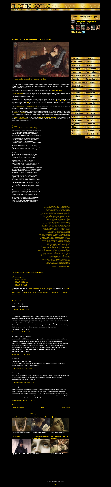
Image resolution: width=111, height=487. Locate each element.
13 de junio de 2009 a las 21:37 (22, 309)
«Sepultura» (16, 436)
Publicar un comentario (18, 405)
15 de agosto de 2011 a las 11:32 (23, 382)
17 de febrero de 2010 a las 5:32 (23, 368)
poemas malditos (22, 294)
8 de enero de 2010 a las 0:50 (22, 354)
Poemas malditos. (20, 281)
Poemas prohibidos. (21, 284)
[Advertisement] (26, 25)
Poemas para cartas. (21, 285)
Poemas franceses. (21, 279)
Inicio (42, 407)
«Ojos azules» (55, 417)
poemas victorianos (33, 294)
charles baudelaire (45, 292)
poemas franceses (57, 292)
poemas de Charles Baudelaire (48, 117)
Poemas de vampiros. (21, 282)
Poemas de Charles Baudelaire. (34, 272)
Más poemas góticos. (18, 272)
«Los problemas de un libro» (40, 417)
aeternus (14, 314)
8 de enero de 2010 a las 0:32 (22, 332)
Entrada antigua (65, 407)
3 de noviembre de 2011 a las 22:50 (24, 400)
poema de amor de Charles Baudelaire (26, 106)
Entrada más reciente (18, 407)
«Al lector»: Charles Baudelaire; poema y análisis (32, 39)
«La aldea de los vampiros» (21, 417)
